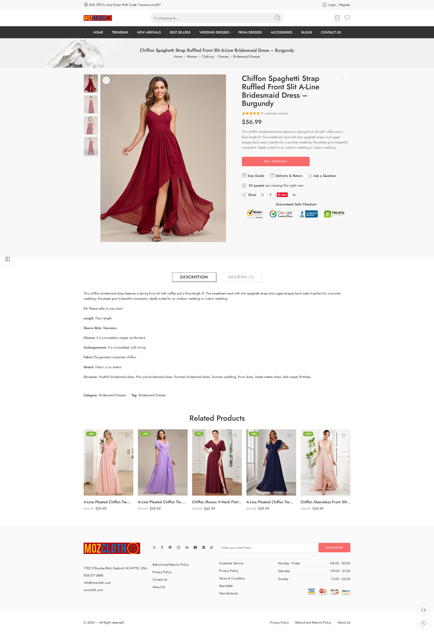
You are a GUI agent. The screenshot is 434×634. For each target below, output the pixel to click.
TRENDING (120, 32)
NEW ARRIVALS (149, 32)
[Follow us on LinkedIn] (187, 547)
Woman (192, 56)
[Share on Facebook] (270, 195)
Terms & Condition (232, 578)
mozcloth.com (93, 589)
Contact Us (160, 579)
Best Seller (226, 585)
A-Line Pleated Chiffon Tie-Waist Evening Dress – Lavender (163, 502)
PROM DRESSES (250, 32)
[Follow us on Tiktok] (211, 547)
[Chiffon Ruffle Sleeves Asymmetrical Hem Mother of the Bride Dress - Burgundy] (338, 78)
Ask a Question (324, 175)
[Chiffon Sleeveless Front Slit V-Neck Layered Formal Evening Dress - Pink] (325, 462)
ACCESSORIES (281, 32)
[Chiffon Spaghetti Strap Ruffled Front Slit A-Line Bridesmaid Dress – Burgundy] (91, 83)
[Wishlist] (106, 80)
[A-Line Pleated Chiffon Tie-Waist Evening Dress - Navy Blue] (271, 462)
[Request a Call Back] (423, 610)
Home (178, 56)
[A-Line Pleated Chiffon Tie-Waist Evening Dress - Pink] (108, 462)
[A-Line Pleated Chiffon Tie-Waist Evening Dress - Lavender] (163, 462)
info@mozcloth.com (97, 582)
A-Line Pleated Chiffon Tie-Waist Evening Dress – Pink (108, 502)
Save (284, 194)
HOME (98, 32)
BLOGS (306, 32)
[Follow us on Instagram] (179, 547)
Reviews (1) (241, 277)
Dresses (223, 56)
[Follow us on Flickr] (203, 547)
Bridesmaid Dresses (246, 56)
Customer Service (231, 563)
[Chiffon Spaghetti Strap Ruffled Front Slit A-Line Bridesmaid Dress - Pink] (347, 78)
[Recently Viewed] (423, 623)
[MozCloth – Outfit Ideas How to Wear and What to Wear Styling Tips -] (98, 18)
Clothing (208, 56)
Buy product (275, 161)
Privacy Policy (162, 572)
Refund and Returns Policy (171, 564)
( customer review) (274, 113)
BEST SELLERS (180, 32)
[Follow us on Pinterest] (170, 547)
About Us (159, 586)
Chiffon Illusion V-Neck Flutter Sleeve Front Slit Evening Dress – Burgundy (217, 502)
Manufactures (228, 593)
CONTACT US (331, 32)
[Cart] (337, 18)
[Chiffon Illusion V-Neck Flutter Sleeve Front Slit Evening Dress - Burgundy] (217, 462)
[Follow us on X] (154, 547)
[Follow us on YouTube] (195, 547)
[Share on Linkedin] (294, 195)
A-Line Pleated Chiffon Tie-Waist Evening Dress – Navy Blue (271, 502)
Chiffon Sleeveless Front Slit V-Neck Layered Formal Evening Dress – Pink (325, 502)
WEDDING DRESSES (214, 32)
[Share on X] (262, 195)
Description (194, 277)
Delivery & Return (288, 175)
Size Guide (255, 175)
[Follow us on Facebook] (162, 547)
